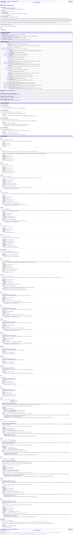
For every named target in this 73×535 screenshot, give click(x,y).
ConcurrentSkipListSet (4, 33)
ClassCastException (7, 124)
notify (8, 97)
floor (9, 60)
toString (18, 94)
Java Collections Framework (12, 26)
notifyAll (11, 97)
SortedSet (25, 13)
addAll (2, 94)
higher (9, 65)
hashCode (2, 91)
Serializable (3, 13)
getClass (5, 97)
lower (9, 72)
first (9, 58)
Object (12, 51)
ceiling (9, 44)
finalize (2, 97)
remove (9, 77)
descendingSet (6, 525)
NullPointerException (7, 125)
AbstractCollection (14, 93)
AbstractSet (5, 16)
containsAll (5, 94)
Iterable (9, 13)
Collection (13, 13)
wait (14, 97)
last (9, 70)
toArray (12, 94)
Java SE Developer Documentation (18, 532)
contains (9, 51)
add (4, 196)
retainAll (9, 94)
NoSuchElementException (7, 384)
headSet (9, 63)
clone (9, 48)
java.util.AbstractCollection (10, 7)
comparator (5, 371)
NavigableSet (18, 13)
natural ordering (42, 18)
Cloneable (6, 13)
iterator (5, 239)
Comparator (9, 37)
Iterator (6, 53)
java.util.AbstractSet (10, 8)
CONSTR (7, 2)
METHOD (9, 2)
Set (21, 13)
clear (9, 46)
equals (5, 264)
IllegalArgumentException (8, 417)
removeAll (9, 79)
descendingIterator (11, 53)
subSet (9, 82)
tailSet (9, 86)
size (4, 157)
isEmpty (9, 67)
